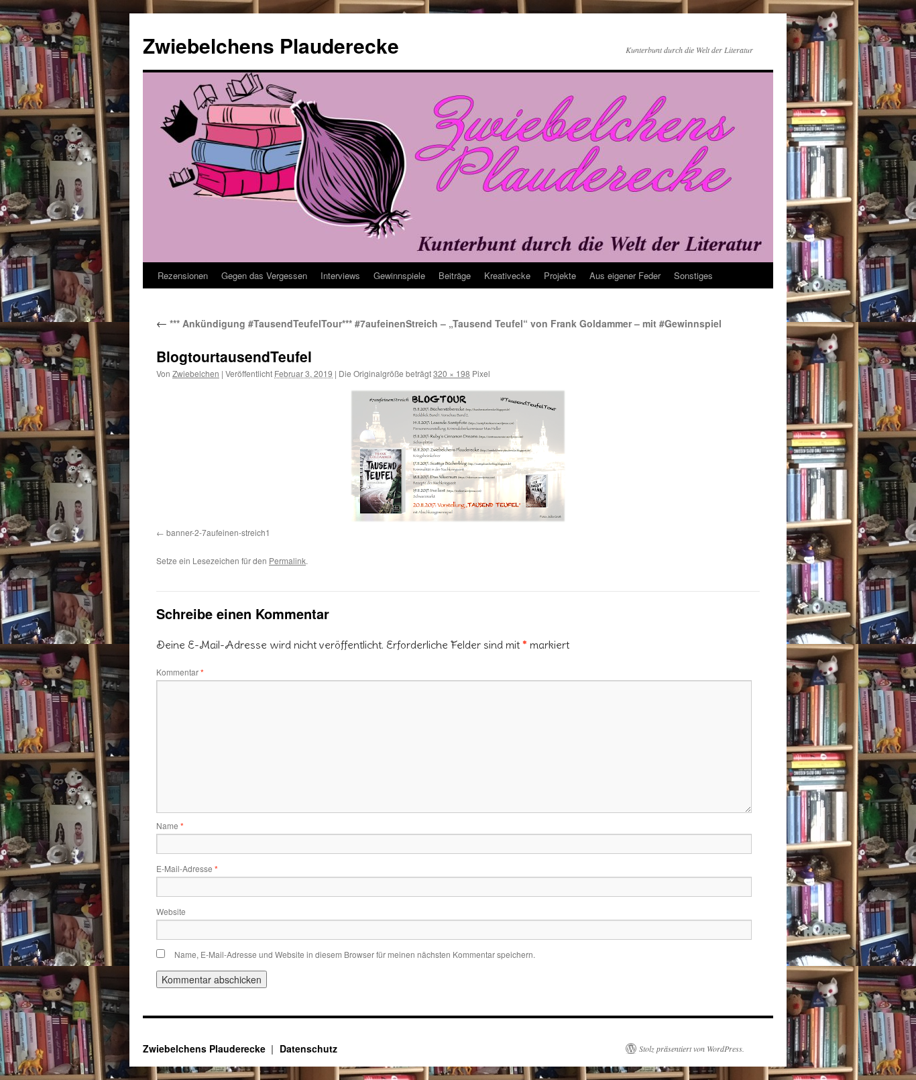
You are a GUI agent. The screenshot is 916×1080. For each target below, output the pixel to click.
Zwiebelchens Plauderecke (271, 45)
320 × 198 (451, 373)
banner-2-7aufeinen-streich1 (218, 532)
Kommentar (180, 672)
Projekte (560, 275)
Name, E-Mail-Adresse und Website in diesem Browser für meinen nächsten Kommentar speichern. (354, 954)
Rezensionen (183, 275)
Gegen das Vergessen (264, 275)
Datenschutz (308, 1048)
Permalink (287, 560)
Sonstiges (693, 275)
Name (170, 825)
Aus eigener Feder (625, 275)
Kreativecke (507, 275)
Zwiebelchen (195, 373)
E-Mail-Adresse (187, 868)
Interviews (340, 275)
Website (171, 911)
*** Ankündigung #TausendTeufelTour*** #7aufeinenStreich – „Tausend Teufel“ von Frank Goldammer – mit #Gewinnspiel (439, 323)
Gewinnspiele (399, 275)
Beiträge (455, 275)
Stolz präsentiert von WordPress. (691, 1048)
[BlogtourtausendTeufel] (458, 456)
